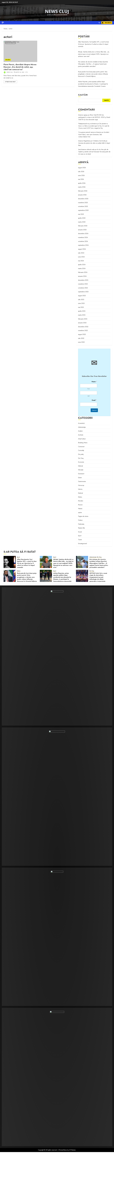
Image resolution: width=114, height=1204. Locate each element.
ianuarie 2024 (82, 276)
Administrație (82, 427)
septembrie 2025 (83, 210)
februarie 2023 (82, 319)
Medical (80, 493)
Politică (80, 520)
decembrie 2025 (83, 199)
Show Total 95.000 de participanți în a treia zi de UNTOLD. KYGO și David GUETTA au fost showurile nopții (94, 117)
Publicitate (81, 524)
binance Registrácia (84, 141)
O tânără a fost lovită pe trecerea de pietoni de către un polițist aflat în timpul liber (94, 143)
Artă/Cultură (82, 439)
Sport (79, 536)
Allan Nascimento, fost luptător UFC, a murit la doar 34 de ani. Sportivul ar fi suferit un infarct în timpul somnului (93, 44)
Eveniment (81, 474)
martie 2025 (81, 222)
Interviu (80, 489)
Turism (80, 540)
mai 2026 (81, 179)
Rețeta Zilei (81, 528)
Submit (94, 410)
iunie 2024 (81, 257)
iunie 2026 (81, 175)
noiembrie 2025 (83, 203)
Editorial (80, 466)
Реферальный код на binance (87, 124)
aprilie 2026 (81, 183)
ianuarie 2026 (82, 195)
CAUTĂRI (83, 94)
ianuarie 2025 (82, 230)
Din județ (81, 454)
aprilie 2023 (81, 311)
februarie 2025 (82, 226)
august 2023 (82, 296)
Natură (80, 509)
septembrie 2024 (83, 245)
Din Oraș (80, 458)
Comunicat (81, 447)
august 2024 (82, 249)
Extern (80, 478)
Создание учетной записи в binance (89, 132)
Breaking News (82, 443)
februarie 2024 (82, 272)
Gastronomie (82, 481)
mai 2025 (81, 214)
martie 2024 (81, 268)
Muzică (80, 505)
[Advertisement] (53, 1165)
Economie (81, 462)
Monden (8, 59)
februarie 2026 (82, 191)
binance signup (82, 115)
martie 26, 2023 (19, 72)
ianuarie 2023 (82, 323)
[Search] (99, 22)
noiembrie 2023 (83, 284)
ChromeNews (63, 1150)
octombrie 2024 (83, 241)
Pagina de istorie (83, 516)
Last (88, 396)
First (88, 389)
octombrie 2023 (83, 288)
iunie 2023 (81, 303)
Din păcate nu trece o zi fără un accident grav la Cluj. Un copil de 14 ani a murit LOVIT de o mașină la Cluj (93, 126)
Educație (80, 470)
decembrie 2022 (83, 327)
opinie (80, 512)
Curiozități (81, 450)
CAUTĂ (106, 100)
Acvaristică (81, 423)
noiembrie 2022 (83, 330)
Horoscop (81, 485)
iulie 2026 (81, 172)
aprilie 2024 (81, 265)
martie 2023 (81, 315)
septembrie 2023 (83, 292)
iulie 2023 (81, 300)
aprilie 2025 (81, 218)
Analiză (80, 431)
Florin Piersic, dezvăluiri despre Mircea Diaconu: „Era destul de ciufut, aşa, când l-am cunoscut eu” (20, 67)
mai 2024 (81, 261)
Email (94, 400)
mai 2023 (81, 307)
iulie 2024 (81, 253)
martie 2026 (81, 187)
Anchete (80, 435)
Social (80, 532)
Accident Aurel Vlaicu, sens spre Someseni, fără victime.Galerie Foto (93, 134)
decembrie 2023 (83, 280)
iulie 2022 (81, 338)
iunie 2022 (81, 342)
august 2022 (82, 334)
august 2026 (82, 168)
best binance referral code (86, 149)
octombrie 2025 (83, 206)
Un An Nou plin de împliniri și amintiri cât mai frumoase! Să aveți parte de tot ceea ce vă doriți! (94, 151)
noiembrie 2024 (83, 237)
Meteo (80, 497)
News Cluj (57, 11)
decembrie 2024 (83, 234)
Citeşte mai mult (10, 82)
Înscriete (108, 23)
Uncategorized (82, 543)
